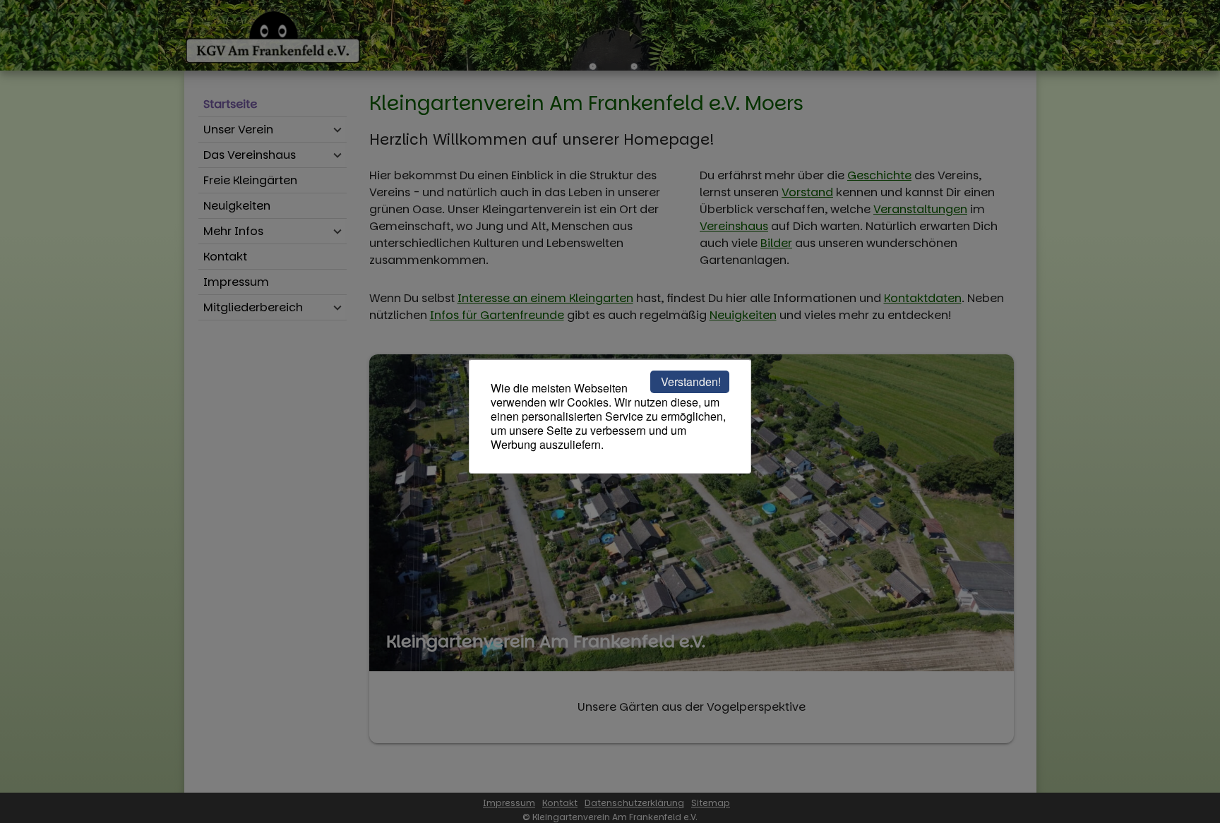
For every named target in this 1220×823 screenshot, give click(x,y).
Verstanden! (691, 381)
